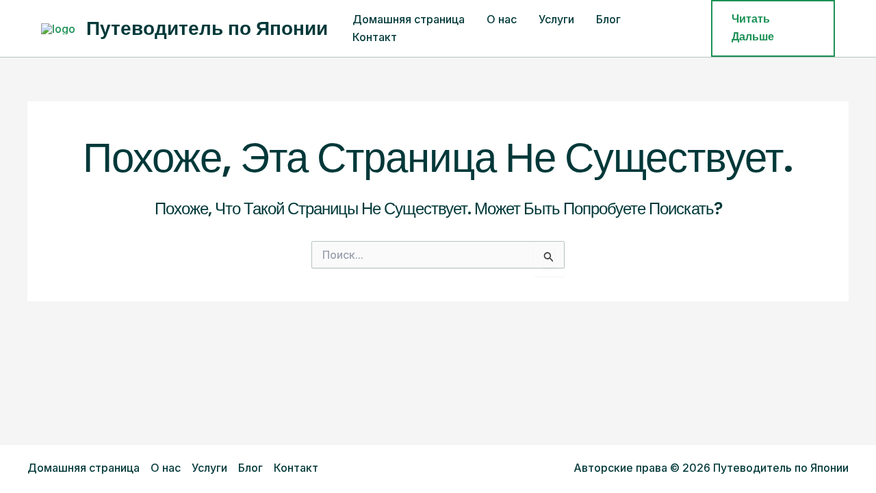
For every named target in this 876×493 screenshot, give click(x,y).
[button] (773, 28)
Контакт (374, 37)
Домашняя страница (408, 19)
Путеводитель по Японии (207, 28)
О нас (502, 19)
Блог (608, 19)
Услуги (556, 19)
